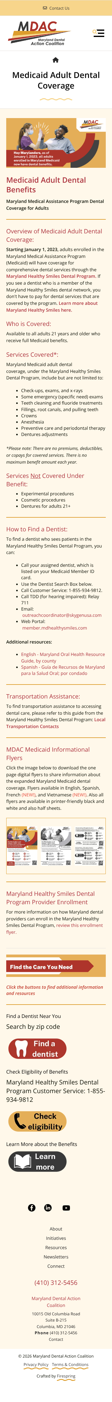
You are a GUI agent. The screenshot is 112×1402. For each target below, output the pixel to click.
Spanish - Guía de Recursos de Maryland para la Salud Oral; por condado (63, 670)
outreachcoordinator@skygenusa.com (62, 615)
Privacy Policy (36, 1364)
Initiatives (56, 1238)
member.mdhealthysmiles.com (55, 628)
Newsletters (56, 1257)
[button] (98, 33)
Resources (56, 1248)
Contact (56, 1339)
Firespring (66, 1376)
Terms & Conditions (70, 1364)
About (56, 1229)
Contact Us (59, 8)
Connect (55, 1266)
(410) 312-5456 (56, 1282)
